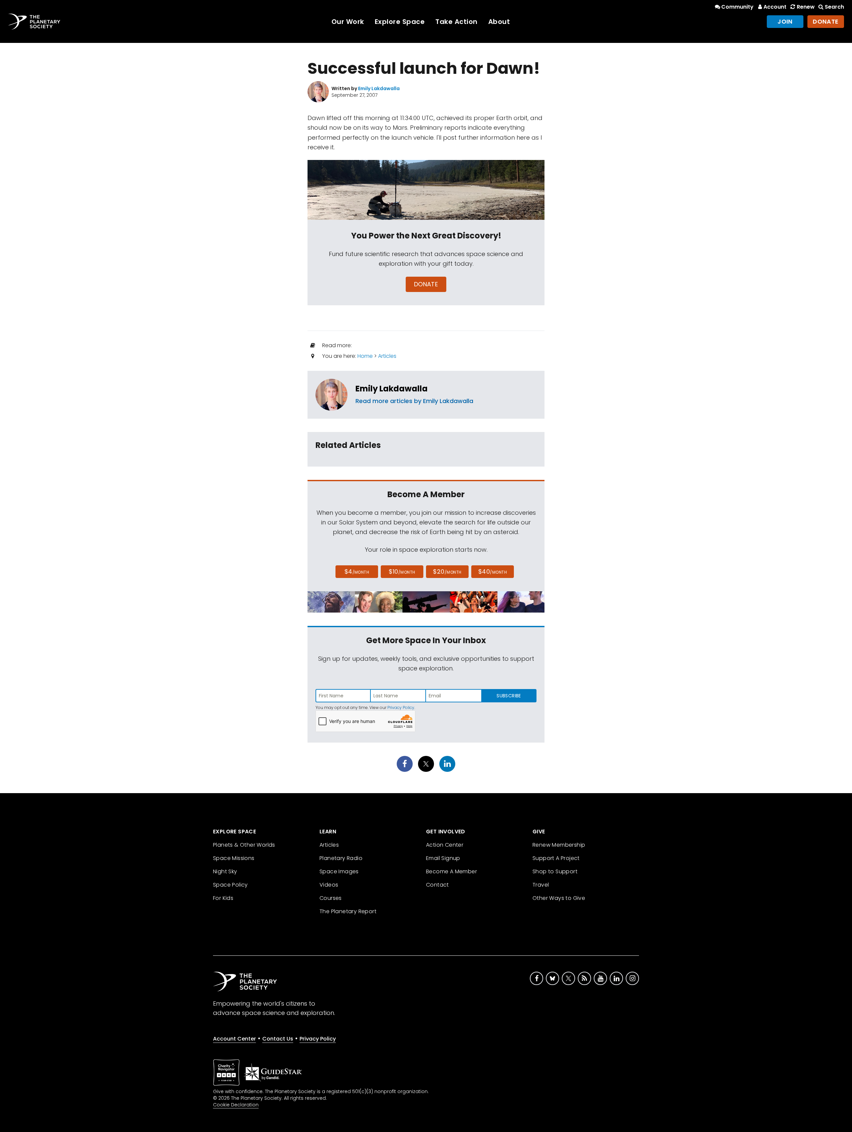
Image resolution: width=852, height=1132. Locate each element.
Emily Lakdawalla (391, 388)
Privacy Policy (400, 707)
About (499, 21)
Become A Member (451, 871)
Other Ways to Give (558, 898)
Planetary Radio (341, 858)
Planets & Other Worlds (244, 845)
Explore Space (400, 21)
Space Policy (230, 885)
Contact (437, 885)
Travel (540, 885)
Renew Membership (558, 845)
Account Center (234, 1039)
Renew (805, 7)
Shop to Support (554, 871)
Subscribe (509, 695)
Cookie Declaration (236, 1104)
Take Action (456, 21)
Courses (331, 898)
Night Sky (225, 871)
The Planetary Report (348, 911)
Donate (826, 21)
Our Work (347, 21)
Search (834, 7)
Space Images (339, 871)
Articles (387, 356)
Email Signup (443, 858)
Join (785, 21)
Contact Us (277, 1039)
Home (365, 356)
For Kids (223, 898)
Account (774, 7)
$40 (492, 571)
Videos (329, 885)
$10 (402, 571)
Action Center (444, 845)
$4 (356, 571)
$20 (447, 571)
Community (737, 7)
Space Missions (234, 858)
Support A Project (556, 858)
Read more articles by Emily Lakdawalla (414, 401)
